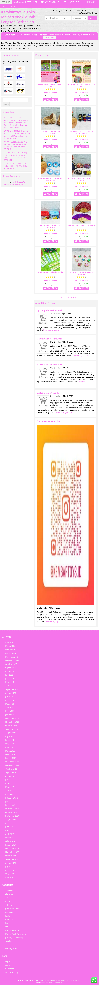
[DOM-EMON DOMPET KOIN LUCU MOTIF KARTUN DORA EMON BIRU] (50, 175)
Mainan (8, 926)
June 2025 (9, 678)
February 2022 (11, 798)
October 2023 (11, 725)
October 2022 (11, 769)
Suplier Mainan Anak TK (48, 392)
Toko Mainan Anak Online (48, 421)
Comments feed (11, 969)
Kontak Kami (49, 37)
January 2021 (10, 845)
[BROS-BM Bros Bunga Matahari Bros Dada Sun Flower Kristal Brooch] (81, 269)
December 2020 (12, 848)
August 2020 (10, 863)
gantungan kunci (12, 908)
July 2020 (9, 866)
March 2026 (10, 646)
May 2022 (9, 787)
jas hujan (9, 912)
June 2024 (9, 700)
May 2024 (9, 704)
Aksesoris (90, 2)
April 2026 (9, 642)
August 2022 (10, 776)
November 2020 (12, 852)
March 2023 (10, 751)
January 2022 (10, 801)
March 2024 (10, 711)
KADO (7, 916)
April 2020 (9, 877)
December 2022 (12, 761)
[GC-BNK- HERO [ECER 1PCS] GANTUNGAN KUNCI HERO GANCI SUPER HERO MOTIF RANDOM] (81, 128)
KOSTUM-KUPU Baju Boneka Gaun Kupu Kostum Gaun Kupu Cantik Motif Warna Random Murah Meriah (17, 134)
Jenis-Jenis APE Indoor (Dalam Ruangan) (14, 183)
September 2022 (12, 772)
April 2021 (9, 834)
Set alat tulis (76, 2)
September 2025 (12, 667)
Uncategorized (11, 948)
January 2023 (10, 758)
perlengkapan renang (14, 937)
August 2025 (10, 671)
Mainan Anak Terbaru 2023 (49, 338)
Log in (7, 961)
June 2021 (9, 827)
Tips (3, 6)
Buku (7, 901)
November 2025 (12, 660)
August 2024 (10, 693)
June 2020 (9, 870)
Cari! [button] (92, 18)
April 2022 (9, 790)
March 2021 (10, 837)
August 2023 (10, 733)
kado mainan (10, 919)
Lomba (12, 6)
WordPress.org (11, 972)
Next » (73, 297)
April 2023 (9, 747)
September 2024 (12, 689)
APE (64, 2)
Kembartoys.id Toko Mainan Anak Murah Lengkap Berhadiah (57, 980)
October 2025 (11, 664)
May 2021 (9, 830)
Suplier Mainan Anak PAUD (49, 364)
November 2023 (12, 722)
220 (67, 297)
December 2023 (12, 718)
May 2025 (9, 682)
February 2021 (11, 841)
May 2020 (9, 874)
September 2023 (12, 729)
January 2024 (10, 714)
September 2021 (12, 816)
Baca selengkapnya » (51, 330)
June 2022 (9, 783)
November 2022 (12, 765)
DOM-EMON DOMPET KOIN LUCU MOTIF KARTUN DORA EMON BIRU (16, 166)
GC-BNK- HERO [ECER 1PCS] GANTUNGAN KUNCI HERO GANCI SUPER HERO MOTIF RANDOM (15, 156)
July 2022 (9, 780)
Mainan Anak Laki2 (50, 2)
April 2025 (9, 686)
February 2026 (11, 649)
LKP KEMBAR (58, 982)
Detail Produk (50, 100)
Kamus (8, 923)
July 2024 (9, 696)
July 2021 (9, 823)
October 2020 (11, 855)
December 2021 (12, 805)
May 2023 (9, 743)
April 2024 (9, 707)
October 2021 (11, 812)
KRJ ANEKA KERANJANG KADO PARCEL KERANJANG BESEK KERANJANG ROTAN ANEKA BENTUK (16, 145)
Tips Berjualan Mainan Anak (49, 310)
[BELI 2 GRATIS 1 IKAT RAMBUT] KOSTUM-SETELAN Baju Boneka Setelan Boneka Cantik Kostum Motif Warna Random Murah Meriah (16, 123)
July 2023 (9, 736)
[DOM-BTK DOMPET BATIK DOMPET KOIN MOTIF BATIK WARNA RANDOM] (81, 175)
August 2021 (10, 819)
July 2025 (9, 675)
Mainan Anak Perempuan (26, 2)
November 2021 (12, 808)
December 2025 (12, 657)
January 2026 (10, 653)
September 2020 (12, 859)
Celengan (9, 905)
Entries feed (10, 965)
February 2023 (11, 754)
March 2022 (10, 794)
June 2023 (9, 740)
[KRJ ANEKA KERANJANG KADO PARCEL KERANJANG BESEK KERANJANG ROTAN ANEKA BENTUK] (50, 128)
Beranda (6, 2)
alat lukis (9, 894)
